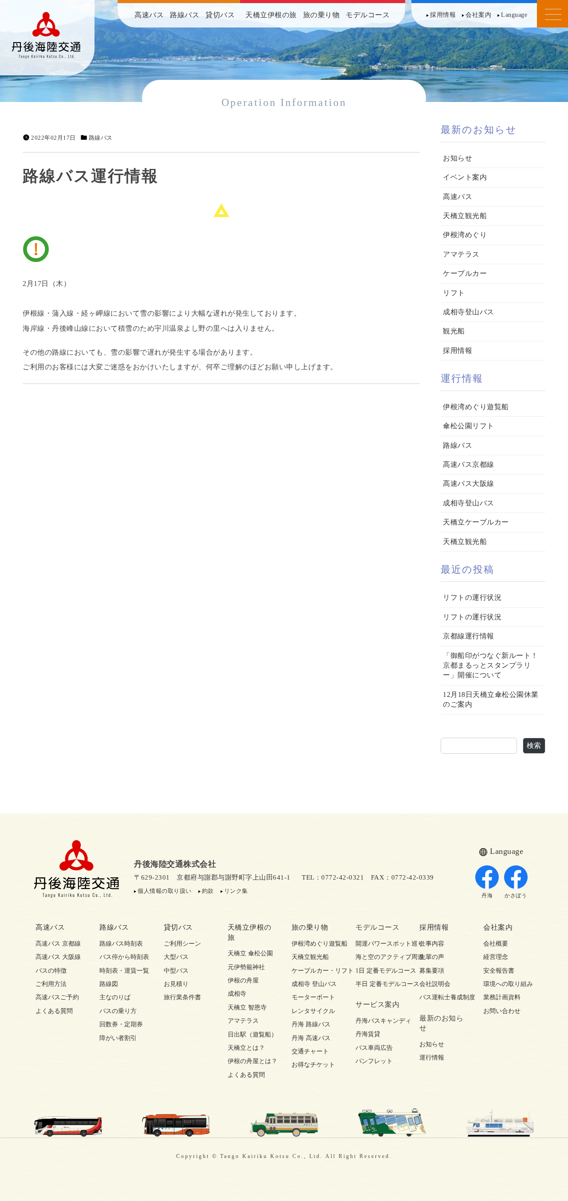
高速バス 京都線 (58, 943)
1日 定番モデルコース (379, 970)
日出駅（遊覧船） (252, 1034)
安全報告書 (498, 970)
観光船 (454, 331)
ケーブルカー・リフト (316, 970)
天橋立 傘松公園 (250, 953)
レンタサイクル (313, 1011)
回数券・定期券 (121, 1024)
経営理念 (495, 957)
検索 (534, 745)
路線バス (184, 15)
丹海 (487, 895)
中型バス (176, 970)
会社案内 (478, 15)
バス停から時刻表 (123, 957)
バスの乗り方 (118, 1011)
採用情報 (443, 15)
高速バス (149, 15)
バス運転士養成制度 (443, 997)
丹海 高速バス (311, 1038)
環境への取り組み (507, 984)
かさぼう (516, 895)
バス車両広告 (374, 1048)
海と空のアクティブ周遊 (379, 957)
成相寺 (237, 993)
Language (514, 15)
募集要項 (431, 970)
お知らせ (457, 158)
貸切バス (220, 15)
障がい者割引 (118, 1038)
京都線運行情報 (468, 636)
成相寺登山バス (468, 312)
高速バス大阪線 (468, 483)
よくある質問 (54, 1011)
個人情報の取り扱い (165, 891)
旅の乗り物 (321, 15)
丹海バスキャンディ (379, 1020)
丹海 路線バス (311, 1024)
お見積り (176, 984)
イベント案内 (465, 177)
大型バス (176, 957)
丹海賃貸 (367, 1034)
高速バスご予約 (57, 997)
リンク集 (236, 891)
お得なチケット (313, 1064)
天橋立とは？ (246, 1048)
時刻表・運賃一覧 (123, 970)
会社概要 (495, 943)
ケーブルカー (465, 273)
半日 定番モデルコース (379, 984)
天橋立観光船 (465, 215)
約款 (208, 891)
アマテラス (461, 254)
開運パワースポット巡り (379, 943)
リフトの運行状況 (472, 597)
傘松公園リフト (468, 426)
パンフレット (374, 1061)
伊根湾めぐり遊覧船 (476, 407)
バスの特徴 (51, 970)
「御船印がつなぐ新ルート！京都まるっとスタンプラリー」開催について (490, 665)
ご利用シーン (182, 943)
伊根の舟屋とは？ (252, 1061)
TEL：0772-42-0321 (333, 877)
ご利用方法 (51, 984)
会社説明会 (434, 984)
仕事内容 (431, 943)
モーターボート (313, 997)
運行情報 (431, 1057)
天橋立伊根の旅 (271, 15)
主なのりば (114, 997)
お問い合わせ (502, 1011)
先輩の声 (431, 957)
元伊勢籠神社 (246, 967)
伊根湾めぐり (465, 235)
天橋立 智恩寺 (247, 1007)
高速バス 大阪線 (58, 957)
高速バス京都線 (468, 464)
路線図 (108, 984)
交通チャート (310, 1051)
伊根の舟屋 (243, 980)
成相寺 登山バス (314, 984)
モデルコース (368, 15)
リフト (454, 293)
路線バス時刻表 (121, 943)
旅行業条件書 (182, 997)
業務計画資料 (502, 997)
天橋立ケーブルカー (476, 522)
